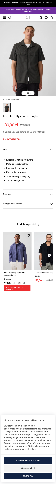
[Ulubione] (46, 17)
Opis (5, 149)
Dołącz (39, 2)
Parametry (8, 194)
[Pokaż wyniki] (9, 17)
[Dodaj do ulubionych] (28, 235)
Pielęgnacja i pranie (12, 203)
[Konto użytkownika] (40, 17)
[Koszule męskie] (3, 99)
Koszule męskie (12, 99)
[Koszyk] (51, 17)
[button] (28, 93)
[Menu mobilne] (4, 17)
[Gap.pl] (28, 17)
